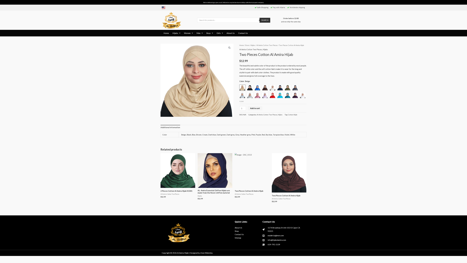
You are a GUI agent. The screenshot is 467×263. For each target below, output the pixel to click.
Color (241, 81)
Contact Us (243, 33)
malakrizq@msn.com (276, 235)
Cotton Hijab (292, 115)
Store (247, 45)
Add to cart (255, 108)
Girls (219, 33)
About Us (231, 33)
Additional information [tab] (170, 127)
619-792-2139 (274, 244)
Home (166, 33)
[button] (176, 33)
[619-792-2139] (263, 245)
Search (264, 20)
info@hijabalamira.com (277, 240)
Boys (208, 33)
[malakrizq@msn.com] (263, 236)
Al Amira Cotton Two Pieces (267, 45)
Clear (241, 101)
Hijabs (175, 33)
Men (198, 33)
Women (187, 33)
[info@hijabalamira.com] (263, 240)
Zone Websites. (206, 253)
